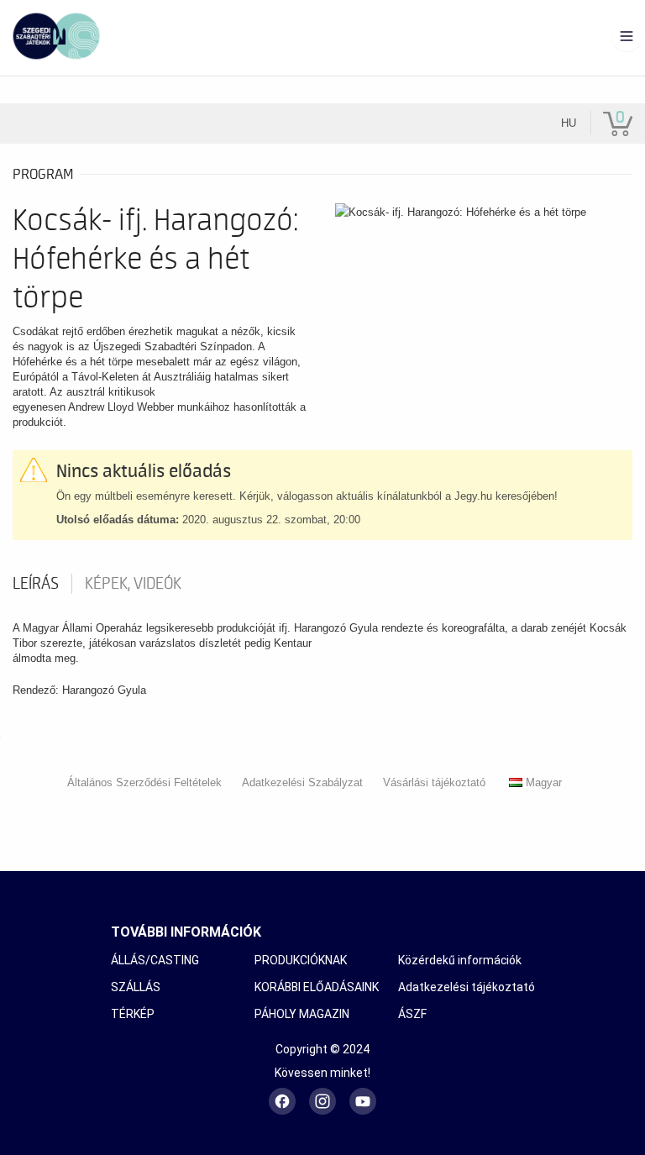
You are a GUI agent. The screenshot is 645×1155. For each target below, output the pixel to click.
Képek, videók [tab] (133, 584)
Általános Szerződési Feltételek (144, 782)
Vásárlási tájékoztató (434, 782)
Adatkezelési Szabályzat (302, 782)
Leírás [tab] (36, 584)
